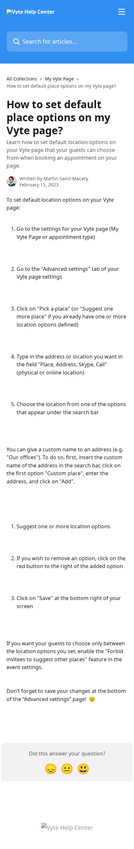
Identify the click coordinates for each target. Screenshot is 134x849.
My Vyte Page (59, 79)
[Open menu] (121, 12)
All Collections (22, 79)
